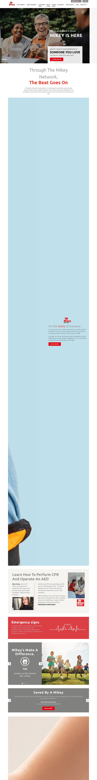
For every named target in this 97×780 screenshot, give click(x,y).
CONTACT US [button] (83, 4)
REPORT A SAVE (75, 1)
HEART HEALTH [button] (70, 4)
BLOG (77, 4)
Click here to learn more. (47, 604)
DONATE (85, 1)
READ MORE (55, 344)
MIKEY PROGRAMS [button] (31, 4)
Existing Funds (54, 5)
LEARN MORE (64, 59)
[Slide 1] (4, 59)
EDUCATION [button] (61, 4)
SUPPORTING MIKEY (42, 5)
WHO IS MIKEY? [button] (21, 4)
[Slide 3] (17, 59)
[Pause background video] (94, 9)
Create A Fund (48, 5)
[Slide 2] (11, 59)
